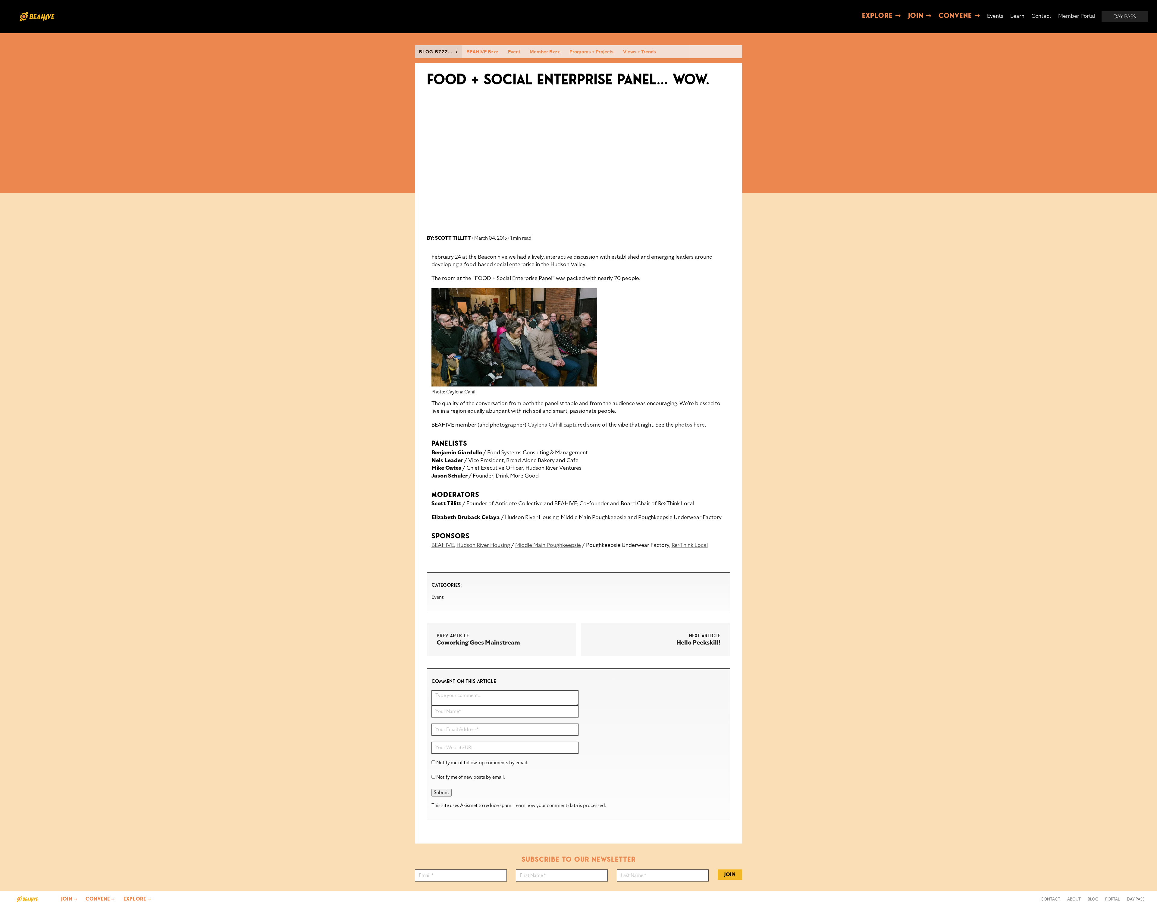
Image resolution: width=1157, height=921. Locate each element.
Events (995, 16)
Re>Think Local (690, 545)
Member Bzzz (545, 52)
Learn (1017, 16)
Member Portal (1076, 16)
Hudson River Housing (483, 545)
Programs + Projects (591, 52)
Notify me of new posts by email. (470, 777)
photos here (690, 425)
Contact (1041, 16)
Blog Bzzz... (437, 52)
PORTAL (1112, 899)
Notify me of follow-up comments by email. (482, 763)
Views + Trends (639, 52)
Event (514, 52)
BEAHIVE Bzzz (482, 52)
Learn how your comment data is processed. (559, 805)
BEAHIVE (442, 545)
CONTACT (1050, 899)
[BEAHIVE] (27, 899)
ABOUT (1074, 899)
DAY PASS (1136, 899)
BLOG (1093, 899)
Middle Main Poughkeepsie (548, 545)
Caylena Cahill (545, 425)
